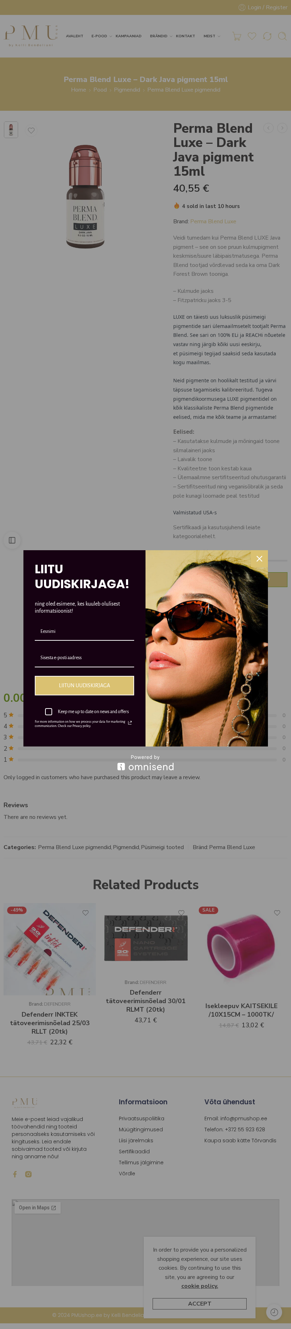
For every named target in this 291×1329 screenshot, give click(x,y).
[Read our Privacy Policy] (130, 722)
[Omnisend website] (145, 762)
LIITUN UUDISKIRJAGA (84, 685)
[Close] (259, 558)
